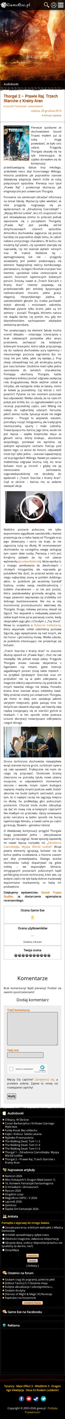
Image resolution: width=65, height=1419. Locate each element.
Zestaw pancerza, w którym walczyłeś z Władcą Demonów (32, 1229)
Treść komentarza (18, 1010)
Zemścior (11, 1205)
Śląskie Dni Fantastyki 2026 (21, 1209)
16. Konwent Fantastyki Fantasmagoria (29, 1183)
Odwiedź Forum (32, 1303)
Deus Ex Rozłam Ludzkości (42, 1390)
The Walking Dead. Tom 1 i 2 (22, 1141)
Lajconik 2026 (13, 1201)
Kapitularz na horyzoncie (20, 1298)
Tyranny (9, 1386)
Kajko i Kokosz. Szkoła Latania (23, 1134)
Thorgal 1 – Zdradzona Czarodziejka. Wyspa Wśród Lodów (32, 1153)
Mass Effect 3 (24, 1386)
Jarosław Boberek (29, 561)
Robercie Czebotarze (47, 625)
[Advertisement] (32, 45)
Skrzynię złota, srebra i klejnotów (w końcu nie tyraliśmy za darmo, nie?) (32, 1244)
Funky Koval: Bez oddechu (21, 1130)
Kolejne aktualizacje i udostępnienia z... (29, 1287)
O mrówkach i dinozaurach (21, 1187)
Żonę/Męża (12, 1250)
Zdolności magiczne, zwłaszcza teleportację (32, 1238)
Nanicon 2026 (13, 1176)
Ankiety (32, 1266)
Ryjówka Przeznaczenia (19, 1137)
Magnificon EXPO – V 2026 (21, 1198)
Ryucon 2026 (13, 1190)
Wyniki (32, 1260)
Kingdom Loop (14, 1194)
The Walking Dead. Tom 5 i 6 (22, 1148)
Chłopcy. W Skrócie (17, 1120)
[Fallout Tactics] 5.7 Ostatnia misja (26, 1283)
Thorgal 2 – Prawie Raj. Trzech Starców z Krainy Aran (30, 1160)
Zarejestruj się (44, 1079)
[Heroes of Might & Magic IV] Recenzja (28, 1294)
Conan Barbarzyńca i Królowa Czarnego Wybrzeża (29, 1125)
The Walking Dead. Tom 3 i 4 (22, 1145)
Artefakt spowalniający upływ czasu (27, 1234)
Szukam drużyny (15, 1290)
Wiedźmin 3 (42, 1386)
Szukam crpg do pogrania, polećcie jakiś (30, 1279)
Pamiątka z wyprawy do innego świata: (26, 1223)
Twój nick (13, 1050)
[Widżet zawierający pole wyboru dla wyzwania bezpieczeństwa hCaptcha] (27, 1069)
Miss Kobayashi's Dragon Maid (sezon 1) (30, 1179)
